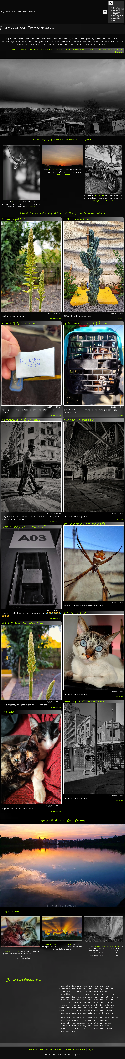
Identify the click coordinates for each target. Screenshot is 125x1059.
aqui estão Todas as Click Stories (62, 820)
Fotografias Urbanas (103, 201)
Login (90, 1049)
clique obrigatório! (11, 951)
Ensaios (30, 1049)
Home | (49, 1049)
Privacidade (79, 1049)
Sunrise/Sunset (62, 175)
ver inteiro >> (55, 318)
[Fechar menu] (110, 3)
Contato (40, 1049)
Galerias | (68, 1049)
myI (96, 1049)
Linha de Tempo (85, 213)
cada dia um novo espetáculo (58, 944)
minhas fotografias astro (107, 946)
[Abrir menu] (105, 12)
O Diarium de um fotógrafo (66, 1054)
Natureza (30, 207)
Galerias (16, 202)
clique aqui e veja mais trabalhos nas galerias (62, 139)
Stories (57, 1049)
